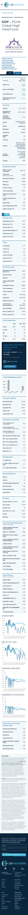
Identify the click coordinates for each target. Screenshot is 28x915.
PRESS (3, 885)
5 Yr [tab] (8, 214)
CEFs (3, 898)
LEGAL (16, 905)
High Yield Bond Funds (7, 17)
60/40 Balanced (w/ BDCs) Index (9, 68)
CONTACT (17, 903)
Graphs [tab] (17, 73)
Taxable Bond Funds (18, 17)
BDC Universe (18, 899)
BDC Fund (17, 887)
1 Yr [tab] (3, 214)
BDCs (3, 899)
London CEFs (5, 906)
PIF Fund (17, 888)
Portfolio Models (19, 885)
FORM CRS (17, 908)
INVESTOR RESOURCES (20, 898)
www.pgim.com (21, 126)
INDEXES (3, 896)
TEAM (3, 883)
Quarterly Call (18, 894)
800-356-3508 (8, 873)
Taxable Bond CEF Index (7, 60)
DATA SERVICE (5, 894)
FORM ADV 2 (17, 906)
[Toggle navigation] (2, 5)
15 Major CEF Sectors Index (8, 63)
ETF (2, 905)
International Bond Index (7, 62)
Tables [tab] (10, 72)
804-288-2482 (5, 872)
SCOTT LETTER (18, 896)
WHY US (3, 881)
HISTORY (3, 887)
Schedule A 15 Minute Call (14, 854)
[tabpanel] (14, 227)
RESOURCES (18, 892)
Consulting (4, 908)
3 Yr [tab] (6, 214)
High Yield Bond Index (7, 65)
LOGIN (16, 901)
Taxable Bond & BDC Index (8, 67)
